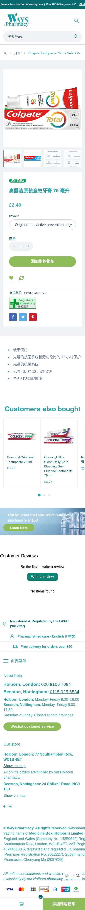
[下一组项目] (80, 457)
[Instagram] (10, 807)
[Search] (76, 36)
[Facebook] (13, 317)
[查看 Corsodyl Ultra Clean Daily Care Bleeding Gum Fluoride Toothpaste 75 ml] (59, 435)
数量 (12, 238)
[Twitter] (23, 317)
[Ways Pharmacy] (17, 20)
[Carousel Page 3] (49, 495)
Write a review (42, 577)
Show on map (14, 766)
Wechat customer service (32, 726)
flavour (14, 216)
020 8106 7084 (56, 684)
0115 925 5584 (64, 691)
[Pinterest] (33, 317)
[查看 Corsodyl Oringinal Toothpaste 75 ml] (22, 435)
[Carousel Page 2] (44, 495)
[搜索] (77, 21)
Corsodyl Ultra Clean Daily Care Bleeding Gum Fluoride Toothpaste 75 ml (58, 466)
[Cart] (21, 904)
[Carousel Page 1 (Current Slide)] (39, 495)
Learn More (19, 528)
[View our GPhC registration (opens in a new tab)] (22, 303)
